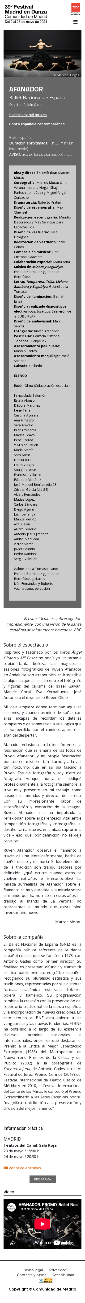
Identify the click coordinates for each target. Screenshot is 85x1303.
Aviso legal (34, 1270)
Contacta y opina (31, 1275)
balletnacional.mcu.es (28, 114)
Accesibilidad (63, 1275)
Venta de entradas (24, 1168)
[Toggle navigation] (75, 21)
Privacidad (57, 1270)
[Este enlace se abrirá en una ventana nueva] (75, 10)
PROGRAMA (42, 1179)
